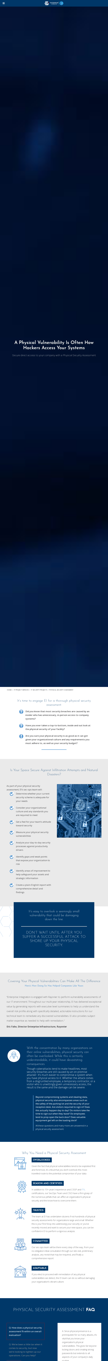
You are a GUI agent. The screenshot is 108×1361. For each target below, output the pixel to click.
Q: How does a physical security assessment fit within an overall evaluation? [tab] (25, 1331)
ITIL (83, 1189)
